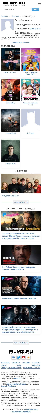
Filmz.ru (17, 379)
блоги (3, 365)
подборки (36, 365)
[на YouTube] (23, 357)
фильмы (26, 363)
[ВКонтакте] (14, 357)
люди (19, 365)
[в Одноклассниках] (28, 357)
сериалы (36, 363)
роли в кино (35, 28)
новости (16, 363)
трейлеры (5, 363)
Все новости (21, 202)
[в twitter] (18, 357)
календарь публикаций (11, 368)
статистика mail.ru (31, 368)
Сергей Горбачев (8, 386)
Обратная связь (31, 409)
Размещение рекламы (21, 412)
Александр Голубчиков (16, 384)
